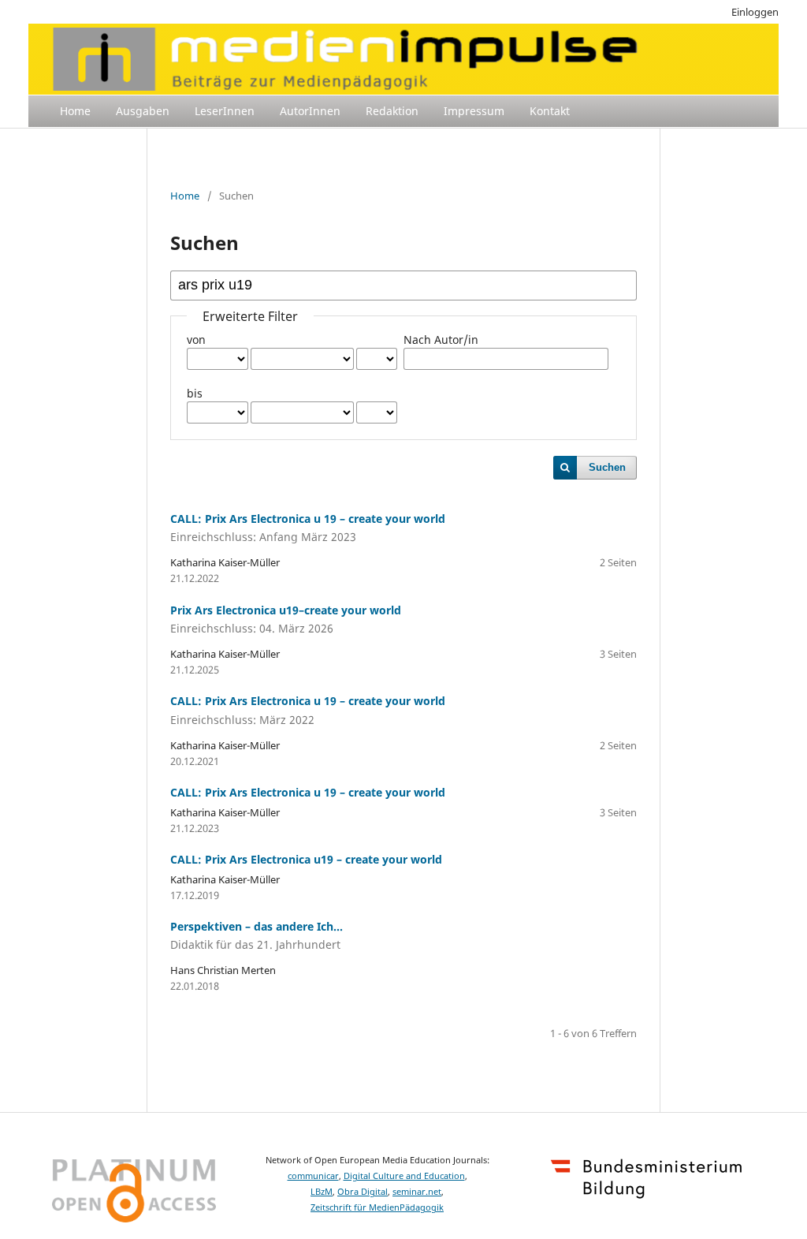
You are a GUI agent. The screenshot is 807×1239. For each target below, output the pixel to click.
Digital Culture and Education (404, 1175)
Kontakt (550, 110)
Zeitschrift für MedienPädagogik (377, 1207)
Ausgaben (142, 110)
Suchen (607, 467)
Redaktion (392, 110)
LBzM (322, 1191)
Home (75, 110)
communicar (313, 1175)
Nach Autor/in (441, 339)
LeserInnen (225, 110)
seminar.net (416, 1191)
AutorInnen (310, 110)
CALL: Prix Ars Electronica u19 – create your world (306, 859)
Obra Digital (362, 1191)
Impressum (474, 110)
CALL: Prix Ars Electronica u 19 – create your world (307, 792)
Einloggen (755, 12)
